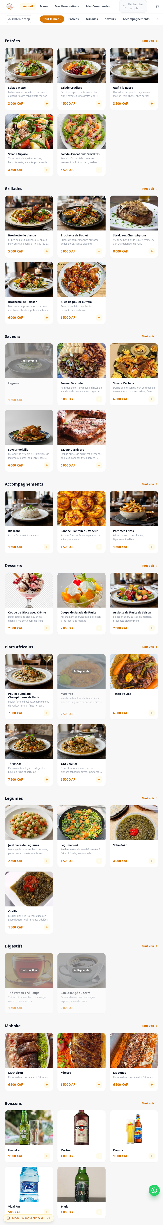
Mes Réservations (67, 6)
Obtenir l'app (21, 19)
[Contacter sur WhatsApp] (154, 1189)
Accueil (28, 6)
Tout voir (148, 41)
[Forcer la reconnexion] (49, 1218)
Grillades (92, 19)
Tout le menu (52, 19)
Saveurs (110, 19)
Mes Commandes (98, 6)
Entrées (73, 19)
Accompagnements (136, 19)
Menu (44, 6)
